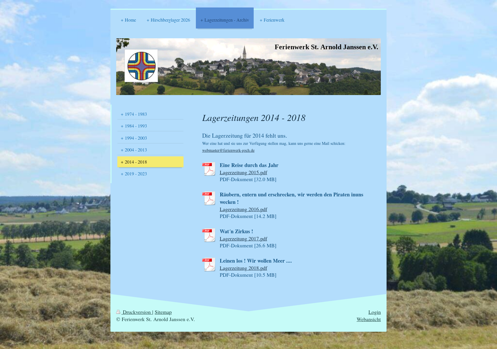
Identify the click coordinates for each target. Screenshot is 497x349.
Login (374, 311)
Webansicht (369, 319)
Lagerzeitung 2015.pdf (243, 172)
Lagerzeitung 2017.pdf (243, 238)
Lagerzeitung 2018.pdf (243, 267)
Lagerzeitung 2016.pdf (243, 209)
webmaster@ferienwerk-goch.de (228, 150)
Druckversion (136, 311)
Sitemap (163, 311)
